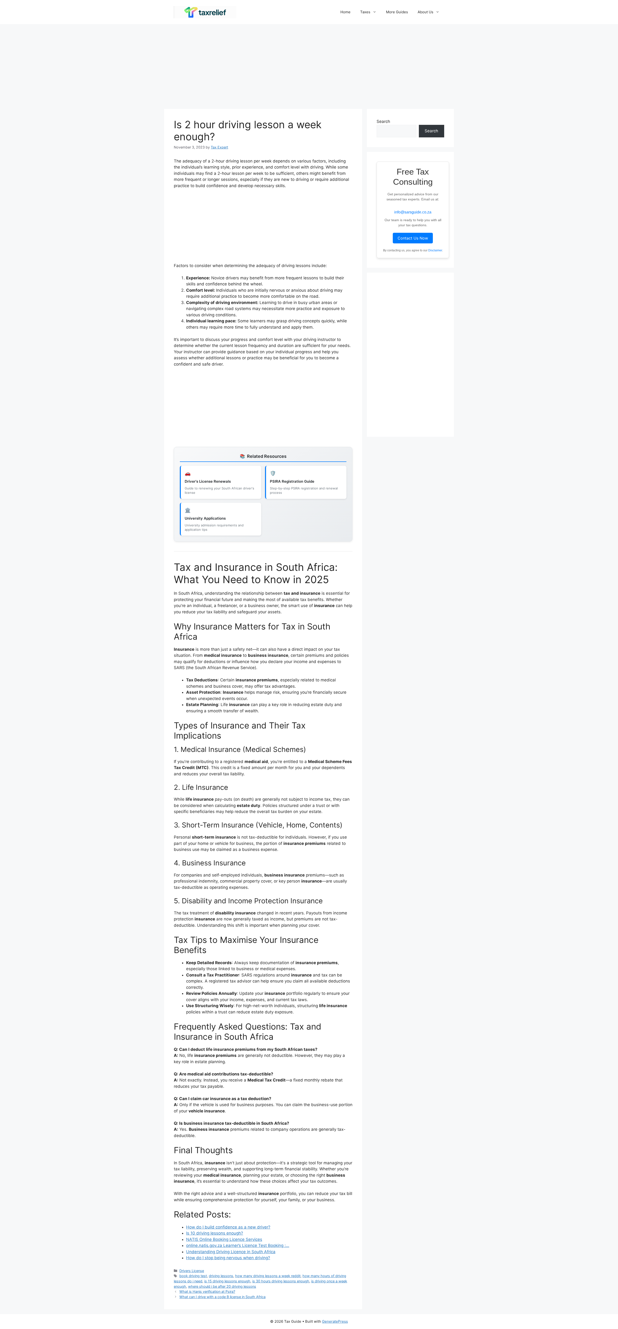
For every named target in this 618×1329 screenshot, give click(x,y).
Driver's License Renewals (208, 481)
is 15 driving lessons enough (227, 1281)
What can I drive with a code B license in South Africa (222, 1297)
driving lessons (221, 1276)
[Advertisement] (309, 64)
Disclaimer (435, 250)
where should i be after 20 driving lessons (222, 1286)
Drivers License (191, 1271)
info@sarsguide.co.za (412, 212)
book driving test (193, 1276)
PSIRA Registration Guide (292, 481)
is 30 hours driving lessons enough (280, 1281)
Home (345, 12)
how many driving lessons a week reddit (268, 1276)
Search (383, 121)
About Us (425, 12)
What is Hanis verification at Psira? (207, 1291)
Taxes (365, 12)
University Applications (205, 518)
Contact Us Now (413, 238)
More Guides (397, 12)
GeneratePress (335, 1321)
